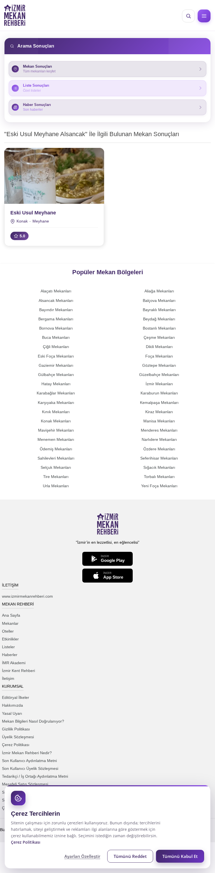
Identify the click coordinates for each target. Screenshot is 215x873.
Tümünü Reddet (130, 856)
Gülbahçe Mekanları (56, 374)
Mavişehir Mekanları (56, 430)
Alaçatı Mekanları (56, 291)
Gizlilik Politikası (16, 729)
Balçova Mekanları (159, 300)
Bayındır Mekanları (56, 309)
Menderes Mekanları (159, 430)
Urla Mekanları (56, 486)
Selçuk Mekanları (56, 467)
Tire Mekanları (56, 476)
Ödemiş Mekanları (56, 449)
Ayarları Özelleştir (82, 856)
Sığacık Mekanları (159, 467)
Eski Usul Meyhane (33, 213)
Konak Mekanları (56, 421)
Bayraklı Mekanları (159, 309)
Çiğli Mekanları (56, 346)
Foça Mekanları (159, 356)
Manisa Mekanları (159, 421)
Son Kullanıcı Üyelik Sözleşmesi (30, 768)
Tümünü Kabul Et (180, 856)
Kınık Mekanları (56, 412)
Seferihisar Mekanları (159, 458)
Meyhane (40, 221)
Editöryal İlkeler (15, 697)
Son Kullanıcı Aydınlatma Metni (29, 760)
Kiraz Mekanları (159, 412)
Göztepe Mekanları (159, 365)
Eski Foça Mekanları (56, 356)
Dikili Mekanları (159, 346)
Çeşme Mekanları (159, 337)
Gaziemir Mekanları (56, 365)
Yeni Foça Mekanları (159, 486)
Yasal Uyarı (12, 713)
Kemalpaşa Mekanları (159, 402)
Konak (22, 221)
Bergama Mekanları (55, 319)
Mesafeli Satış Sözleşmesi (25, 784)
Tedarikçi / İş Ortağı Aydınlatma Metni (35, 776)
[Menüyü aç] (204, 16)
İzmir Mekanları (159, 384)
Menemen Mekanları (56, 439)
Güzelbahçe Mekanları (159, 374)
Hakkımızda (12, 705)
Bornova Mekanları (56, 328)
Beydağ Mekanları (159, 319)
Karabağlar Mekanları (56, 393)
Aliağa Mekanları (159, 291)
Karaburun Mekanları (159, 393)
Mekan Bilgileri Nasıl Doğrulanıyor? (33, 721)
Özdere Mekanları (159, 449)
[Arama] (188, 16)
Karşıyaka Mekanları (56, 402)
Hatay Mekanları (56, 384)
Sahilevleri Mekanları (56, 458)
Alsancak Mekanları (56, 300)
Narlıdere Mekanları (159, 439)
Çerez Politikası (15, 744)
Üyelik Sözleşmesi (18, 737)
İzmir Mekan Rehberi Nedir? (27, 753)
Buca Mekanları (56, 337)
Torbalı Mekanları (159, 476)
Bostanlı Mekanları (159, 328)
